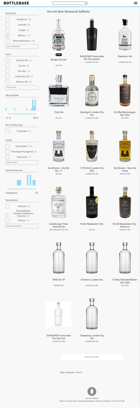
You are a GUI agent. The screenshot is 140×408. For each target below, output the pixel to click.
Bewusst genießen (103, 401)
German (88, 398)
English (95, 398)
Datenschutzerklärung (86, 401)
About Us (63, 401)
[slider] (5, 114)
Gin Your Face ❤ (118, 401)
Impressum (72, 401)
